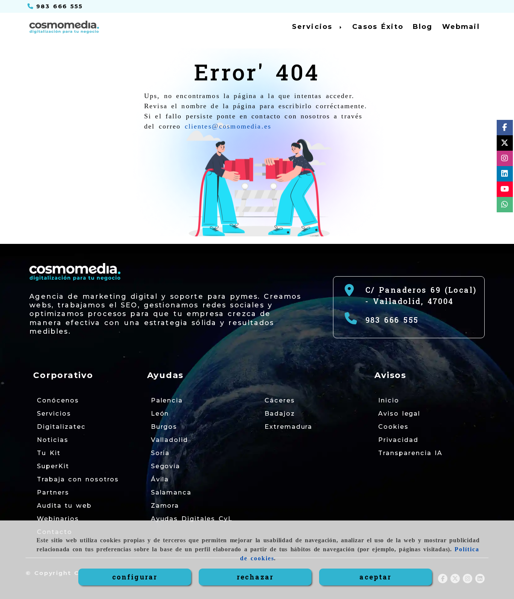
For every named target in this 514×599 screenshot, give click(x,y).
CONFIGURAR (135, 576)
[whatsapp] (504, 205)
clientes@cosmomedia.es (228, 126)
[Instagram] (504, 159)
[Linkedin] (504, 174)
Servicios (314, 27)
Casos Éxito (377, 27)
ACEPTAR (375, 576)
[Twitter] (504, 144)
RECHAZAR (255, 576)
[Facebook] (504, 128)
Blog (423, 27)
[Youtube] (504, 190)
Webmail (461, 27)
